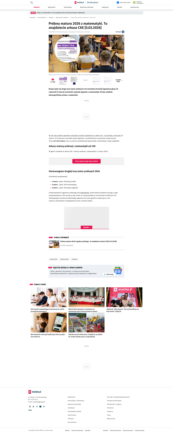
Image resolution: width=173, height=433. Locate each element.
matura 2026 (53, 259)
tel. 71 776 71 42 (33, 399)
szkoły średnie (64, 259)
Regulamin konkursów (115, 430)
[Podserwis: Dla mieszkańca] (91, 2)
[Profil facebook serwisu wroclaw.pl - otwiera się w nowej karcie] (36, 406)
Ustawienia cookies (139, 430)
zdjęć (52, 82)
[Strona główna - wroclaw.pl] (79, 2)
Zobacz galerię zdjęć (86, 161)
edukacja (74, 259)
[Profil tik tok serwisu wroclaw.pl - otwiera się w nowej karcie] (33, 406)
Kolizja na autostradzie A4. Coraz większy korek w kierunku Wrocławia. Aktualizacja (61, 12)
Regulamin (105, 430)
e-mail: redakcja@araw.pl (36, 402)
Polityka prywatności (128, 430)
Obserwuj (111, 274)
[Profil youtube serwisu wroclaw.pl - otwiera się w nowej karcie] (40, 406)
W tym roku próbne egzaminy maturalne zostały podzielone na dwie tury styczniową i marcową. (85, 136)
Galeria (118, 80)
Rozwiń (86, 227)
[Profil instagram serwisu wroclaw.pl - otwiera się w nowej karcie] (29, 406)
